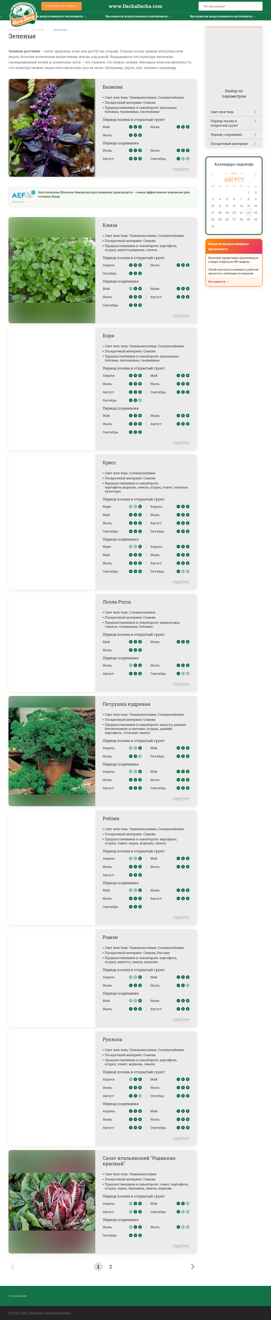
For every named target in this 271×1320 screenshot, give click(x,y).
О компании (17, 1296)
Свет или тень (222, 112)
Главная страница (61, 6)
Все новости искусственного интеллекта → (116, 16)
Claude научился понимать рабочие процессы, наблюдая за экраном (233, 271)
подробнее (181, 169)
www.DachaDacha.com (135, 6)
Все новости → (218, 281)
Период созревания (226, 134)
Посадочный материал (229, 143)
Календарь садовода (233, 164)
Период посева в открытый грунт (224, 123)
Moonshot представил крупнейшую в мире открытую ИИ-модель (233, 259)
